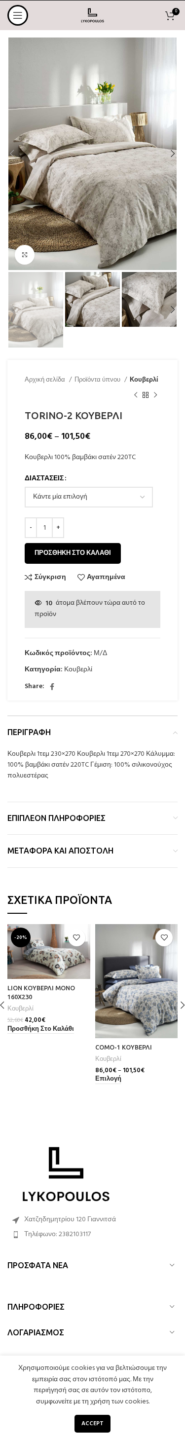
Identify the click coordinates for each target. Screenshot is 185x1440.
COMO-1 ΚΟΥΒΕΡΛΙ (123, 1047)
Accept (92, 1424)
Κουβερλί (144, 380)
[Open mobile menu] (17, 15)
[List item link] (92, 1234)
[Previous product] (136, 395)
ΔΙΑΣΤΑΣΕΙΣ (44, 478)
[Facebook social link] (52, 686)
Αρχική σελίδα (46, 380)
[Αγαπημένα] (76, 937)
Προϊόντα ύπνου (98, 380)
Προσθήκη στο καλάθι (73, 553)
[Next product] (155, 395)
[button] (40, 1030)
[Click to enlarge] (25, 255)
